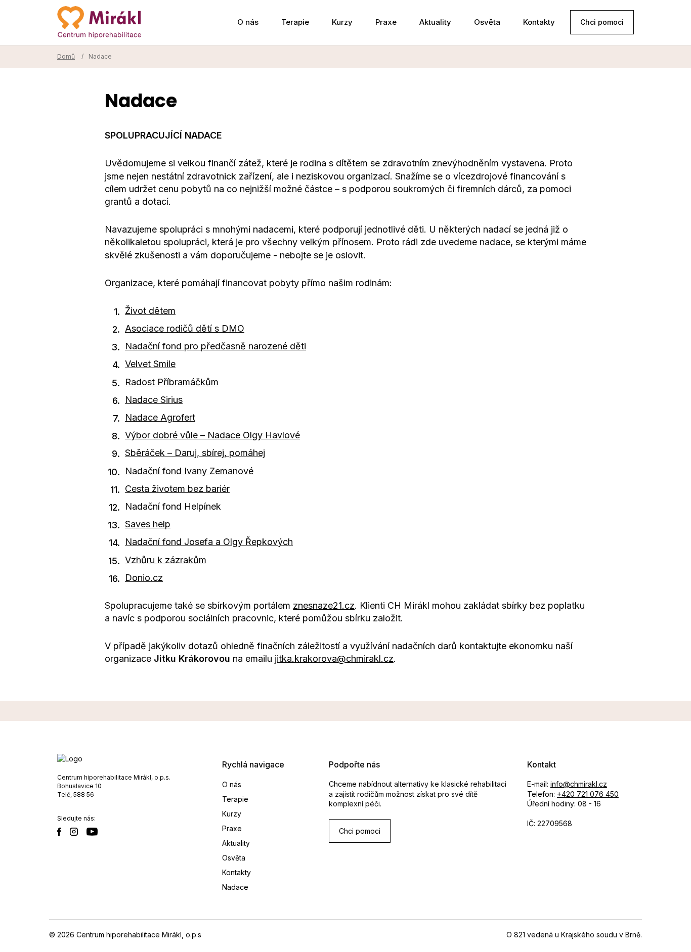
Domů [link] (66, 56)
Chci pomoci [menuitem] (602, 22)
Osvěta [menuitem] (487, 22)
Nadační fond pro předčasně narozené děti (215, 346)
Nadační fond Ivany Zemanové (189, 471)
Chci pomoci (359, 831)
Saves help (147, 524)
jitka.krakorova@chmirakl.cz (334, 658)
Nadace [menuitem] (235, 887)
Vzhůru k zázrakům (165, 560)
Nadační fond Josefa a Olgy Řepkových (209, 541)
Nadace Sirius (154, 399)
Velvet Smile (150, 363)
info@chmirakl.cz (578, 784)
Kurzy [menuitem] (342, 22)
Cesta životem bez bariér (177, 488)
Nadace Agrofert (160, 417)
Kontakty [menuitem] (539, 22)
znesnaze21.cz (324, 605)
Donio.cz (144, 577)
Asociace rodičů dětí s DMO (184, 328)
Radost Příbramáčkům (172, 382)
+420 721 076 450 (588, 794)
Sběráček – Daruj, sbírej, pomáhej (195, 452)
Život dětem (150, 310)
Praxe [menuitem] (386, 22)
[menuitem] (62, 833)
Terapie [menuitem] (295, 22)
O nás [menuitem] (247, 22)
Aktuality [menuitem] (435, 22)
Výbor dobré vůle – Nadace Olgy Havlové (212, 435)
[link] (99, 22)
